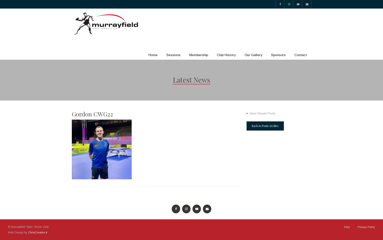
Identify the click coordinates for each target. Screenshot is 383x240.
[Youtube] (298, 4)
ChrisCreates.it (37, 232)
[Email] (307, 4)
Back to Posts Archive (265, 126)
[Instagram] (289, 4)
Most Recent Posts (262, 113)
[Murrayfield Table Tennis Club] (107, 24)
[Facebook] (280, 4)
